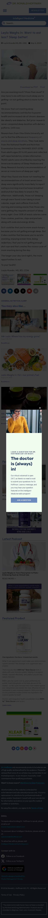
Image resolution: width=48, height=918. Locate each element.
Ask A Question (24, 500)
